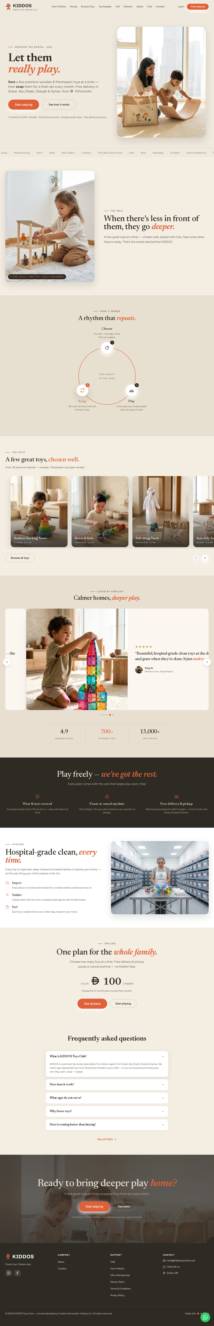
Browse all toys (20, 557)
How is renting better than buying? (73, 1124)
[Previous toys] (195, 558)
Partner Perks (117, 1282)
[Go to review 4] (110, 715)
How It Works (59, 6)
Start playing (198, 6)
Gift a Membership (120, 1275)
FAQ (149, 6)
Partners (128, 6)
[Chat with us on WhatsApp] (205, 1317)
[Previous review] (7, 662)
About (140, 6)
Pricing (73, 6)
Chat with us (173, 1266)
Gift (118, 6)
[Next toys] (205, 558)
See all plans (92, 1003)
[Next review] (207, 662)
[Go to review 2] (104, 715)
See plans (124, 1206)
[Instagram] (8, 1273)
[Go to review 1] (101, 715)
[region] (107, 662)
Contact (160, 6)
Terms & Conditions (120, 1288)
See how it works (59, 104)
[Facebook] (17, 1273)
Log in (181, 6)
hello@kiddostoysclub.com (181, 1260)
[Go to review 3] (107, 715)
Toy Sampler (105, 6)
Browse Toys (88, 6)
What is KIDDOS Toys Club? (68, 1056)
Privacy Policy (117, 1295)
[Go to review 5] (113, 715)
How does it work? (62, 1084)
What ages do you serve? (65, 1098)
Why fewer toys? (61, 1111)
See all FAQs (105, 1139)
